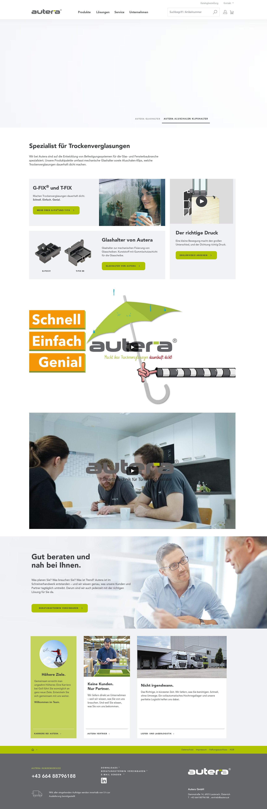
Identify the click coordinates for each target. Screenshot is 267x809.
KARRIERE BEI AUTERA (46, 733)
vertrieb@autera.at (220, 797)
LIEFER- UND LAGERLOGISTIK (156, 733)
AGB (232, 749)
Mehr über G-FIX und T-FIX (53, 210)
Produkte (84, 12)
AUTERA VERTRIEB (97, 733)
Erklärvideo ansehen (194, 255)
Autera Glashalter (147, 119)
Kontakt (228, 3)
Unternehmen (138, 12)
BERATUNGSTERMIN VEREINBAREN (58, 608)
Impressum (201, 749)
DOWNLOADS (109, 768)
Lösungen (103, 12)
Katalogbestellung (210, 3)
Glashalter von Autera (121, 266)
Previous (7, 71)
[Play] (132, 347)
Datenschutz (187, 749)
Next (259, 71)
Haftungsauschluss (218, 749)
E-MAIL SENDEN (112, 774)
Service (119, 12)
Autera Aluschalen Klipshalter (186, 119)
